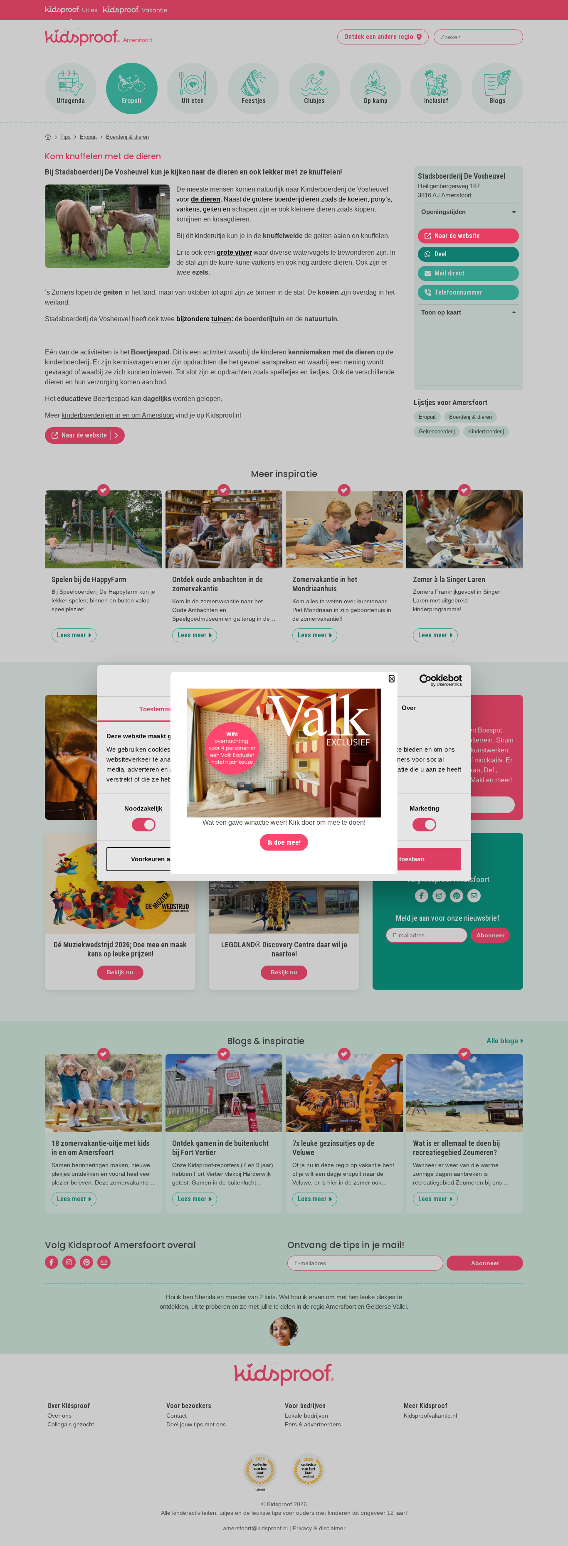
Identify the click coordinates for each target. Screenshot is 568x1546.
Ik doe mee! (284, 842)
